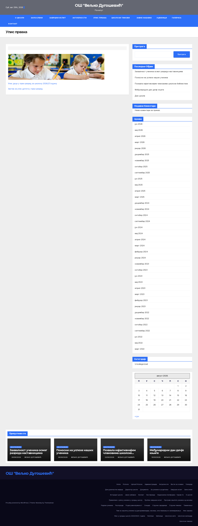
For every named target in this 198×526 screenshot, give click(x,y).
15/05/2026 (156, 457)
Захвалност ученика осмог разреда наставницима (159, 71)
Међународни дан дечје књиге (149, 90)
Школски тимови (120, 18)
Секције (147, 505)
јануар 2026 (140, 148)
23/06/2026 (110, 457)
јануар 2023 (140, 306)
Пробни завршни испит (153, 500)
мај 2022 (139, 343)
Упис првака (100, 18)
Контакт (12, 24)
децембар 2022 (142, 312)
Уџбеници (162, 18)
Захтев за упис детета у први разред (25, 89)
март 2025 (139, 197)
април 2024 (140, 239)
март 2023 (139, 294)
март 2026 (139, 142)
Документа (144, 489)
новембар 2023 (142, 264)
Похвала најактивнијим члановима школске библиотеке (161, 83)
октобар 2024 (141, 215)
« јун (137, 416)
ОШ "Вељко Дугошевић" (99, 5)
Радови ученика (107, 505)
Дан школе (140, 96)
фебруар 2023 (141, 300)
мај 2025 (139, 185)
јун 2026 (138, 124)
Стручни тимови (175, 505)
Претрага (139, 46)
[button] (191, 21)
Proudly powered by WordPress (17, 503)
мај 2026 (139, 130)
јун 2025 (138, 179)
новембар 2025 (142, 160)
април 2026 (140, 136)
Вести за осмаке (177, 484)
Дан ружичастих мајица (114, 489)
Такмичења (188, 505)
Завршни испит (58, 18)
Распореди (119, 505)
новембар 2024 (142, 209)
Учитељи (150, 516)
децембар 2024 (142, 203)
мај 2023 (139, 282)
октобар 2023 (141, 270)
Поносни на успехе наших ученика (151, 77)
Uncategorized (141, 364)
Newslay (39, 503)
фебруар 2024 (141, 251)
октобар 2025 (141, 166)
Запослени (37, 18)
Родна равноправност (134, 505)
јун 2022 (138, 337)
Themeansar (49, 503)
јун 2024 (139, 227)
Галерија (176, 18)
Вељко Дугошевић (33, 457)
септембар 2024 (142, 221)
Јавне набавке (144, 18)
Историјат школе (116, 495)
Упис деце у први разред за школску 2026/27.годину (32, 83)
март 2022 (139, 349)
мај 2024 (139, 233)
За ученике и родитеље (159, 489)
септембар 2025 (142, 172)
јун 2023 (138, 276)
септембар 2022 (142, 331)
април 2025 (140, 191)
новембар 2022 (142, 318)
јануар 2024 (140, 258)
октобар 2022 (141, 324)
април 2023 (140, 288)
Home (119, 484)
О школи (20, 18)
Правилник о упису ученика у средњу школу (125, 500)
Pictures (126, 484)
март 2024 (140, 245)
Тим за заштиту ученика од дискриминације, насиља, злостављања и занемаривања (148, 511)
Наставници (150, 495)
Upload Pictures (136, 484)
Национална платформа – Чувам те (170, 495)
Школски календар (185, 516)
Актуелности (80, 18)
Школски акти (170, 516)
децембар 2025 (142, 154)
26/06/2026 (16, 457)
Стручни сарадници (159, 505)
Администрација (151, 484)
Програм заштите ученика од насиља (178, 500)
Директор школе (131, 489)
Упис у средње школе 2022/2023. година (129, 516)
